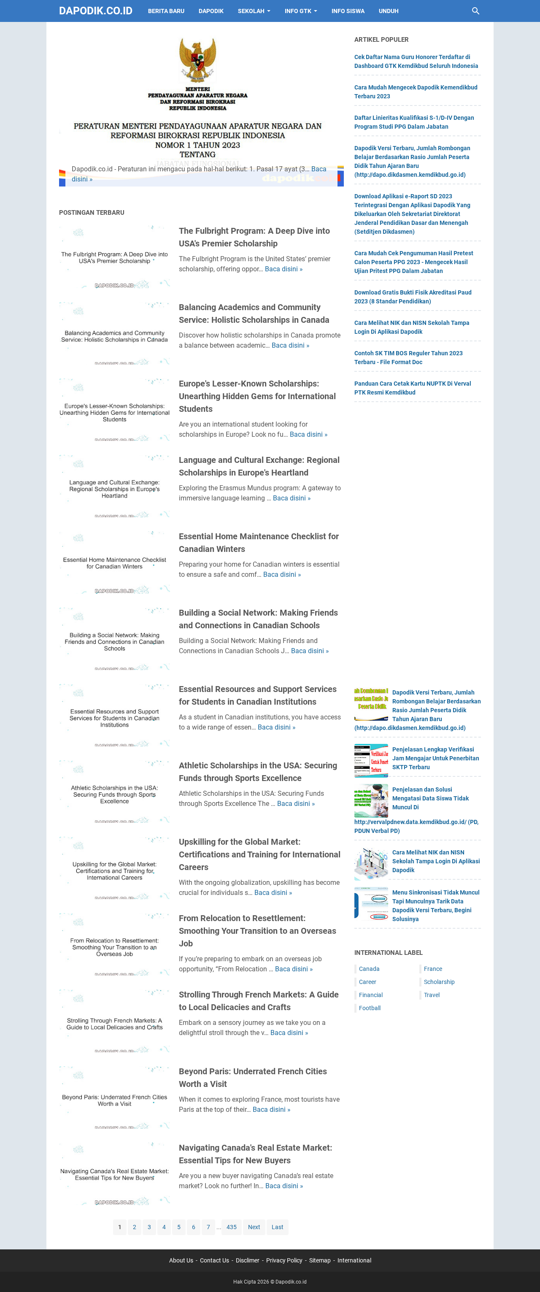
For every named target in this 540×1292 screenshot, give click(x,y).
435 (232, 1227)
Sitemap (320, 1260)
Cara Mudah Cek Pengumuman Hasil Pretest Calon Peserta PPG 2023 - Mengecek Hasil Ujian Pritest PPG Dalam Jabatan (413, 262)
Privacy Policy (284, 1260)
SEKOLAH (251, 11)
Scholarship (439, 981)
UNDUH (389, 11)
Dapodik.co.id (95, 11)
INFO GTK (298, 11)
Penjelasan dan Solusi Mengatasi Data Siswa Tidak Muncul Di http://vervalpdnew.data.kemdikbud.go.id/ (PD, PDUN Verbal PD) (416, 810)
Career (367, 981)
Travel (432, 995)
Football (370, 1008)
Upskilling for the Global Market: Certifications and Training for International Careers (259, 854)
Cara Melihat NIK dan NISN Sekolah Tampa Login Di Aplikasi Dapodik (436, 861)
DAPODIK (211, 11)
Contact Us (214, 1260)
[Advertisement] (417, 547)
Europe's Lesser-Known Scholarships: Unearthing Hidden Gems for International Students (257, 396)
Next (254, 1227)
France (433, 968)
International (354, 1260)
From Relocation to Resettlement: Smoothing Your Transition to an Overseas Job (257, 931)
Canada (369, 968)
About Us (181, 1260)
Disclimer (247, 1260)
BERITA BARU (166, 11)
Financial (371, 995)
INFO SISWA (348, 11)
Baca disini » (284, 269)
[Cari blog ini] (476, 11)
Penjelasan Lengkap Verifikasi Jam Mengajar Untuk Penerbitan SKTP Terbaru (435, 758)
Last (278, 1227)
